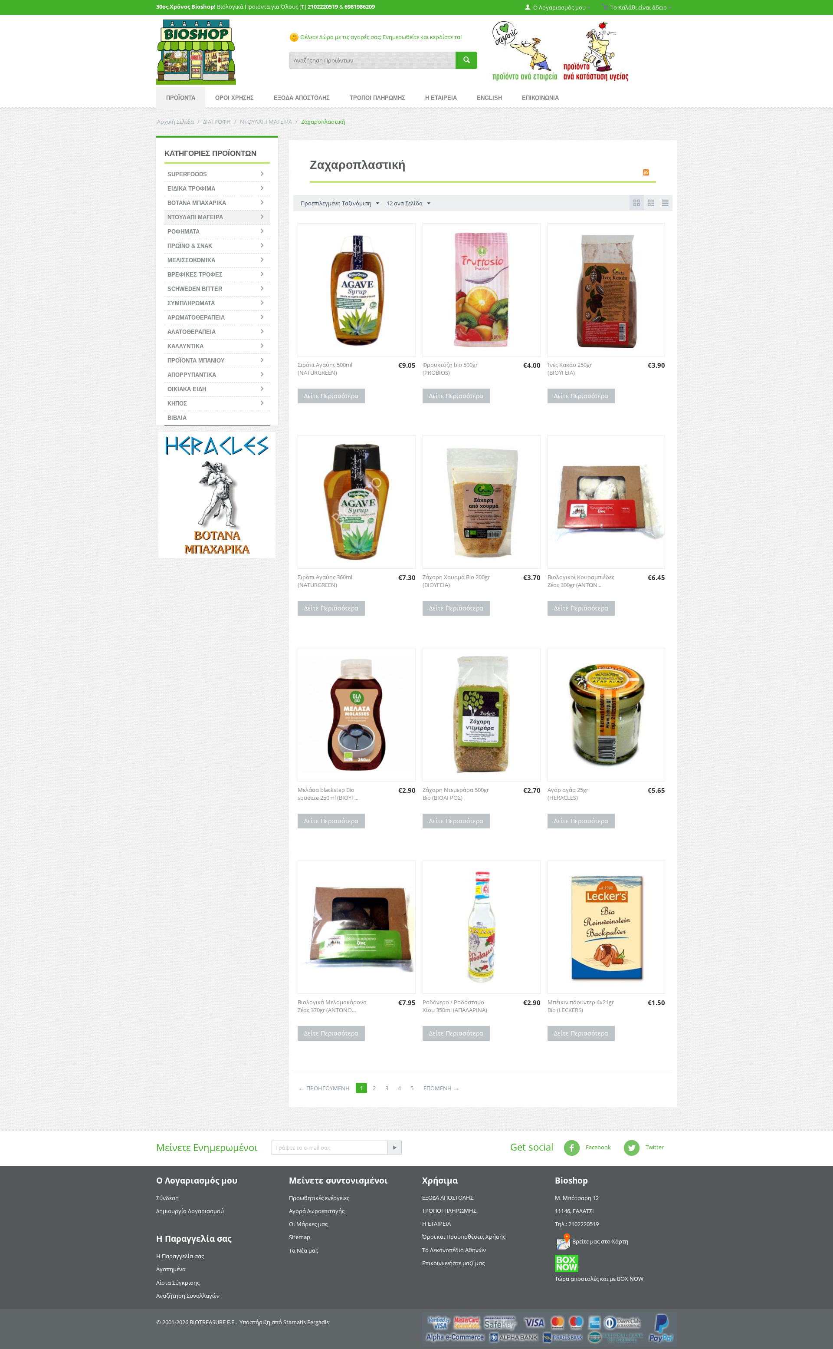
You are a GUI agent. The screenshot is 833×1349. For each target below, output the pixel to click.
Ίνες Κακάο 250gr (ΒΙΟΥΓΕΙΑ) (570, 368)
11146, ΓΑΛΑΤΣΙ (574, 1211)
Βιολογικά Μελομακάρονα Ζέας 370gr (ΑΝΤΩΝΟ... (332, 1006)
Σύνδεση (167, 1198)
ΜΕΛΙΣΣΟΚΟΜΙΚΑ (191, 260)
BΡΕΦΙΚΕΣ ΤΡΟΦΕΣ (195, 274)
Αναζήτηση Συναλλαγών (188, 1296)
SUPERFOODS (187, 174)
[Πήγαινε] (394, 1147)
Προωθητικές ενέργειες (319, 1198)
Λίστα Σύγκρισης (178, 1282)
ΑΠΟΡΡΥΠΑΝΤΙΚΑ (191, 375)
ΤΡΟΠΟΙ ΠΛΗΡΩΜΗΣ (377, 98)
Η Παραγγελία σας (180, 1256)
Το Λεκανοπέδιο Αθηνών (454, 1250)
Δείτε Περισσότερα (331, 396)
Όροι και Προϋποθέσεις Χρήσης (463, 1236)
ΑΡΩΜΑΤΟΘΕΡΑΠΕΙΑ (196, 317)
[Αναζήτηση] (466, 60)
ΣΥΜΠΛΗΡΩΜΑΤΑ (191, 303)
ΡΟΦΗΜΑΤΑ (183, 231)
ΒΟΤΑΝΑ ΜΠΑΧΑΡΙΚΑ (196, 203)
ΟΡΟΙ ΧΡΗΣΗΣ (234, 98)
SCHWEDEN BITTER (194, 289)
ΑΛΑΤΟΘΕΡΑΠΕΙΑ (191, 332)
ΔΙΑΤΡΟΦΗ (217, 121)
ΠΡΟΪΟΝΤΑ (180, 98)
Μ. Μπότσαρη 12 (577, 1198)
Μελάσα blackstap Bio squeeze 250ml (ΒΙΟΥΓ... (328, 793)
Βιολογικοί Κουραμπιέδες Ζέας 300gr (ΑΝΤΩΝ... (581, 581)
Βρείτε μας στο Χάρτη (600, 1241)
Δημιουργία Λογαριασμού (190, 1211)
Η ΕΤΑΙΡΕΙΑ (441, 98)
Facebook (597, 1147)
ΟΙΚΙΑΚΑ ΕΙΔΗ (186, 389)
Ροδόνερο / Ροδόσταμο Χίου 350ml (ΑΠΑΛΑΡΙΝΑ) (455, 1006)
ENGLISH (489, 98)
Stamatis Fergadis (306, 1322)
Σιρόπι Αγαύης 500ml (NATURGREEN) (325, 368)
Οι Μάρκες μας (308, 1224)
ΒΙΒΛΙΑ (177, 418)
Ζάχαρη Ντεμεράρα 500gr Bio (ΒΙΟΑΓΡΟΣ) (456, 793)
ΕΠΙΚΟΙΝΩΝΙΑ (540, 98)
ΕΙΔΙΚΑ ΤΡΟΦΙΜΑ (191, 188)
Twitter (654, 1147)
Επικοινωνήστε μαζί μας (453, 1263)
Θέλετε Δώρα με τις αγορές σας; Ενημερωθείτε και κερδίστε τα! (380, 37)
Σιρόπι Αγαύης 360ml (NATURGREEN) (325, 581)
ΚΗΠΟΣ (177, 403)
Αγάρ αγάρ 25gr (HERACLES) (568, 793)
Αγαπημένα (171, 1269)
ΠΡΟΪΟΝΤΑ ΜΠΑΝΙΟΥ (196, 360)
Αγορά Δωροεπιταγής (316, 1211)
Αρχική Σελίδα (175, 121)
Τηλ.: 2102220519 (577, 1224)
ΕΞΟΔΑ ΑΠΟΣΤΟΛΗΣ (302, 98)
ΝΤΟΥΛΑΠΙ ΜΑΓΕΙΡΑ (266, 121)
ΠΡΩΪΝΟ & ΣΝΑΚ (189, 246)
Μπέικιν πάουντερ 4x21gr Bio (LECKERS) (581, 1006)
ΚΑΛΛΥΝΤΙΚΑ (185, 346)
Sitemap (299, 1237)
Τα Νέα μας (303, 1250)
